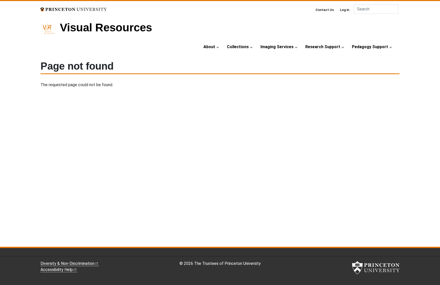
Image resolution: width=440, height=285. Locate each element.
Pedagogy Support (370, 46)
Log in (344, 10)
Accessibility (56, 269)
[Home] (50, 31)
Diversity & (67, 263)
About (209, 46)
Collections (238, 46)
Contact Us (324, 10)
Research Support (322, 46)
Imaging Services (277, 46)
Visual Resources (106, 27)
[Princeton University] (73, 9)
